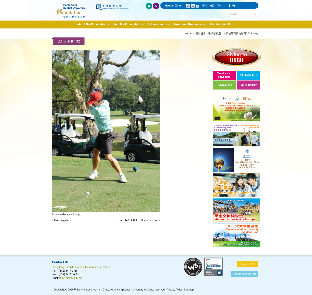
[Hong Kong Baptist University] (112, 7)
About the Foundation (91, 24)
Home (188, 33)
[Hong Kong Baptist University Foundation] (74, 9)
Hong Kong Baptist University (126, 289)
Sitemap (189, 289)
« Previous (145, 220)
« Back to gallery (61, 220)
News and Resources (188, 24)
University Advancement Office (91, 289)
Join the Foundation (126, 24)
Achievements (157, 24)
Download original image (66, 214)
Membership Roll (221, 24)
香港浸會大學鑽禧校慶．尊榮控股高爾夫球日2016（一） (227, 33)
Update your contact (244, 273)
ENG (204, 5)
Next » (156, 220)
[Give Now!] (236, 57)
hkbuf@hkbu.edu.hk (70, 277)
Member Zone (172, 5)
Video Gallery (248, 85)
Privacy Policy (174, 289)
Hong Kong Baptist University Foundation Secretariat (81, 267)
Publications (224, 85)
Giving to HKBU (247, 264)
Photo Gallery (248, 75)
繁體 (211, 5)
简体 (219, 5)
